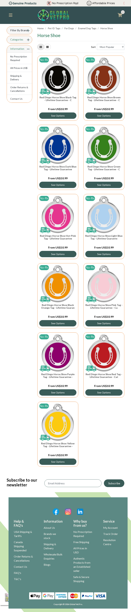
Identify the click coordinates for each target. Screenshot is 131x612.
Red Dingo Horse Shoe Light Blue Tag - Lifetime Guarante (103, 237)
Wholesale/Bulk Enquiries (53, 556)
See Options (58, 115)
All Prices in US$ (18, 67)
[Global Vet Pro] (53, 15)
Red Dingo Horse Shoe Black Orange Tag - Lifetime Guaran (58, 306)
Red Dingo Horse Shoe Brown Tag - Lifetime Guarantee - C (104, 99)
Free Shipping (81, 542)
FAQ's (17, 572)
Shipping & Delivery (16, 77)
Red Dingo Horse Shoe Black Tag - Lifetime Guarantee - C (58, 99)
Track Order (110, 533)
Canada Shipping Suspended (20, 546)
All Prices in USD (80, 550)
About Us (49, 527)
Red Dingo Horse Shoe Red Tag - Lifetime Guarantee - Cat (104, 376)
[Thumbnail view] (40, 47)
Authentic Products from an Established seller (81, 564)
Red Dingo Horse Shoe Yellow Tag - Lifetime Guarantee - (58, 445)
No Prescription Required (18, 58)
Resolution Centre (109, 542)
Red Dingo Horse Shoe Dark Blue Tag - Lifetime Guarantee (57, 168)
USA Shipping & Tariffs (23, 533)
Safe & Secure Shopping (81, 579)
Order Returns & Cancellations (19, 89)
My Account (110, 527)
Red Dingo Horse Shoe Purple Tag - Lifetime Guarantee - (58, 376)
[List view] (47, 47)
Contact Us (16, 98)
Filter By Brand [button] (19, 30)
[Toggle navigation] (10, 15)
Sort (93, 46)
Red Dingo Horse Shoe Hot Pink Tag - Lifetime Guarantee (58, 237)
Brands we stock (50, 536)
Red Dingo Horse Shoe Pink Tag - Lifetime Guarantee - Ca (103, 306)
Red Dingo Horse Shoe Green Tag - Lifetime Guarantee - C (104, 168)
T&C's (17, 579)
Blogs (47, 564)
